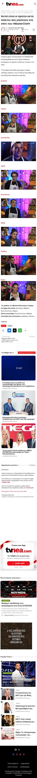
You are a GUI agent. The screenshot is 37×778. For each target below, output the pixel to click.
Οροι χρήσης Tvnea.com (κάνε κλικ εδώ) (14, 491)
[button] (35, 4)
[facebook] (13, 754)
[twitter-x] (20, 754)
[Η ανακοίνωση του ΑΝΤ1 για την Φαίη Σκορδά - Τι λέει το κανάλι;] (7, 694)
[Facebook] (9, 330)
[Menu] (2, 4)
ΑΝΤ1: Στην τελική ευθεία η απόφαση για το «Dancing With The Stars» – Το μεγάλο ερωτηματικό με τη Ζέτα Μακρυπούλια (24, 720)
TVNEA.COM (5, 482)
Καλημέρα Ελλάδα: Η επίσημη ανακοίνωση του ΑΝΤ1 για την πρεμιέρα (18, 418)
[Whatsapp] (20, 330)
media (13, 11)
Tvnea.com (30, 487)
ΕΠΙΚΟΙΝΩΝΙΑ (24, 767)
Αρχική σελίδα (5, 11)
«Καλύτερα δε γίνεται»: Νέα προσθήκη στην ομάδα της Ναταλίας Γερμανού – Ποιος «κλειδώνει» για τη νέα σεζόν (25, 707)
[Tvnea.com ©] (14, 4)
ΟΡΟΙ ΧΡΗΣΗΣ (13, 767)
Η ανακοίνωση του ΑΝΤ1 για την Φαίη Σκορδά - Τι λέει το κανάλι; (23, 694)
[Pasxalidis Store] (16, 649)
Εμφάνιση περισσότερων (26, 353)
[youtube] (23, 754)
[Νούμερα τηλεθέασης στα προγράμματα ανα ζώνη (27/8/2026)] (18, 589)
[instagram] (17, 754)
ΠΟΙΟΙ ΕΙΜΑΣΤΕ (13, 764)
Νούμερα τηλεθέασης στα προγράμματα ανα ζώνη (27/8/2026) (16, 604)
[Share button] (25, 330)
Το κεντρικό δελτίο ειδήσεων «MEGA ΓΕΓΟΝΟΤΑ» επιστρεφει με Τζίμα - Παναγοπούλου (17, 452)
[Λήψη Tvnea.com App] (18, 556)
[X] (15, 330)
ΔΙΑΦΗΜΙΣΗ (25, 764)
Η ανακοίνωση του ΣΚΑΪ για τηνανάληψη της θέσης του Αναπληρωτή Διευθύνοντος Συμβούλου (18, 384)
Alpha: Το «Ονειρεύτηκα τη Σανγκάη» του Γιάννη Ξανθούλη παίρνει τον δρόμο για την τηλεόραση (25, 733)
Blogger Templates (21, 771)
